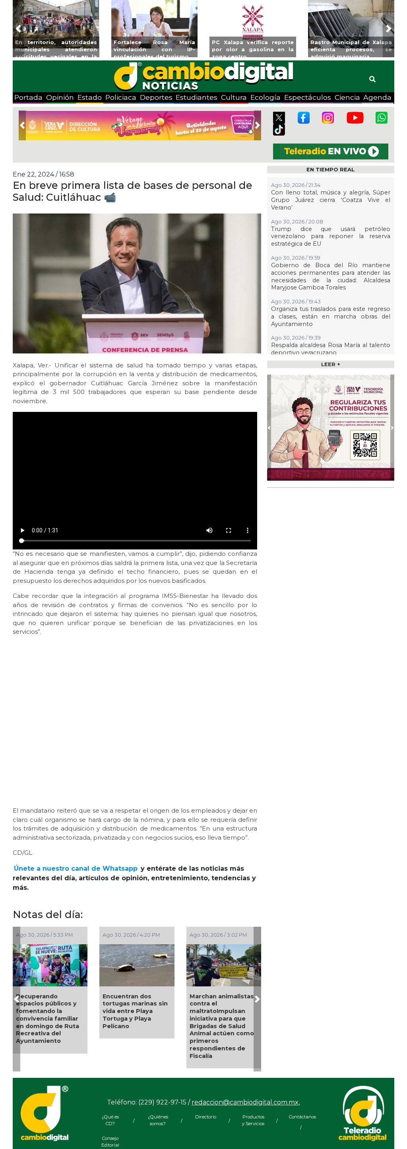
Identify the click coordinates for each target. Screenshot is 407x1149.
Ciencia (347, 97)
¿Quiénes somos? (158, 1120)
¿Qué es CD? (110, 1120)
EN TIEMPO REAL (330, 170)
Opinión (60, 97)
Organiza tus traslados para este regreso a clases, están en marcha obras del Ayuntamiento (330, 316)
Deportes (156, 97)
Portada (28, 97)
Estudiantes (196, 97)
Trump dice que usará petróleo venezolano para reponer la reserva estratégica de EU (330, 236)
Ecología (265, 97)
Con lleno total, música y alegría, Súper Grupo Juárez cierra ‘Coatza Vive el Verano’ (330, 200)
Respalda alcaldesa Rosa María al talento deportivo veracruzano (330, 349)
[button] (18, 28)
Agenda (377, 97)
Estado (90, 97)
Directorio (205, 1117)
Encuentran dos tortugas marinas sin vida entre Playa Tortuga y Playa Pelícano (135, 1011)
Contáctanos (301, 1117)
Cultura (234, 97)
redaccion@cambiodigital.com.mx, (246, 1102)
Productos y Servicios (253, 1120)
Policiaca (120, 97)
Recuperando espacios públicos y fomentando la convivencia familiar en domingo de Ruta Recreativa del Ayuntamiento (47, 1018)
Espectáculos (307, 97)
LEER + (330, 364)
